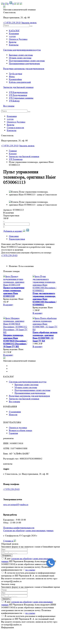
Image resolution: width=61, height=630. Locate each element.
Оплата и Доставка (18, 39)
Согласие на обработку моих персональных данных (28, 530)
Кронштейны (15, 79)
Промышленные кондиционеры (24, 63)
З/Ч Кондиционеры (18, 92)
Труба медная (15, 73)
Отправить (6, 555)
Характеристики (17, 239)
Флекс (12, 76)
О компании (15, 411)
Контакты (13, 44)
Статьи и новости (15, 127)
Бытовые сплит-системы (21, 55)
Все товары (8, 106)
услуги (12, 36)
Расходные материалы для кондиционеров (23, 68)
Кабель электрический (20, 82)
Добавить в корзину (13, 231)
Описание (14, 236)
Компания (14, 33)
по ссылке (30, 569)
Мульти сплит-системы (20, 57)
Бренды (12, 42)
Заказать (6, 599)
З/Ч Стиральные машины (21, 98)
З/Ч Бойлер (14, 100)
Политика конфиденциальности (18, 527)
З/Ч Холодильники (18, 95)
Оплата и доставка (18, 427)
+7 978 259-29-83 (9, 255)
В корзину (8, 304)
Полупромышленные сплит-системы (27, 60)
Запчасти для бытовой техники (18, 87)
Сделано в (8, 540)
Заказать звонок (29, 22)
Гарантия (13, 433)
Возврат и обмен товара (20, 430)
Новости (13, 414)
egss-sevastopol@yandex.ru (15, 504)
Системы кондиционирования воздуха (22, 50)
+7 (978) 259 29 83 (12, 22)
